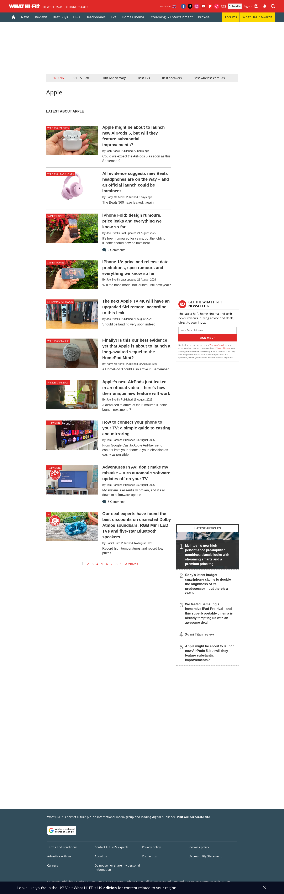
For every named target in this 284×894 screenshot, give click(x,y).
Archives (131, 564)
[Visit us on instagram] (196, 6)
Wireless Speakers (58, 341)
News (25, 17)
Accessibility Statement (205, 856)
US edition (107, 887)
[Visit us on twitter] (190, 6)
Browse (204, 17)
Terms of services (219, 345)
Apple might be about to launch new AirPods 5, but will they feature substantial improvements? (210, 653)
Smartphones (55, 216)
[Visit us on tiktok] (216, 6)
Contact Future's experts (111, 847)
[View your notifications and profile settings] (265, 6)
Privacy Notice (222, 348)
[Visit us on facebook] (183, 6)
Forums (231, 17)
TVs (113, 17)
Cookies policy (199, 847)
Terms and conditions (62, 847)
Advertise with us (59, 856)
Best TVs (144, 78)
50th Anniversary (114, 78)
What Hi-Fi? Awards (257, 17)
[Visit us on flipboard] (209, 6)
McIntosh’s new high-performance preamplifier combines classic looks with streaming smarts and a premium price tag (207, 555)
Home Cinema (133, 17)
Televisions (54, 422)
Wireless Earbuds (58, 128)
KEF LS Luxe (81, 78)
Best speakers (172, 78)
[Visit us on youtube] (203, 6)
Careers (52, 865)
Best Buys (60, 17)
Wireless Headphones (60, 174)
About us (101, 856)
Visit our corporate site (193, 817)
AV (48, 514)
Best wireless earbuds (209, 78)
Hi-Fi (76, 17)
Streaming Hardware (60, 301)
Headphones (95, 17)
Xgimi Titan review (199, 634)
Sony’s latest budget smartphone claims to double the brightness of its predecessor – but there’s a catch (208, 584)
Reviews (41, 17)
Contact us (149, 856)
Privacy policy (151, 847)
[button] (273, 6)
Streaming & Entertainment (171, 17)
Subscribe (235, 6)
